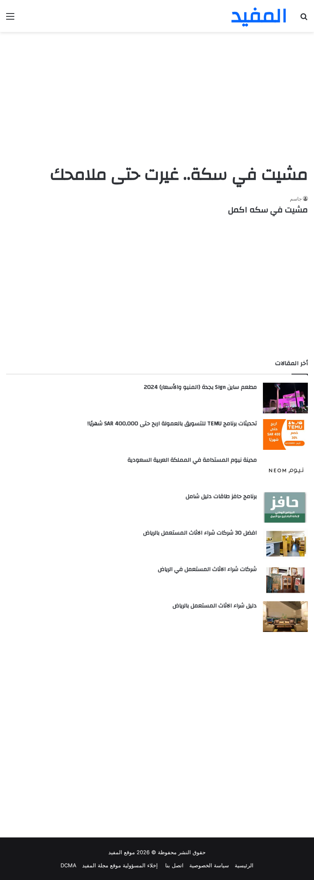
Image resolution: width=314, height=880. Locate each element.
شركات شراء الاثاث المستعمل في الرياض (207, 569)
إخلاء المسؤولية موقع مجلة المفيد (120, 865)
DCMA (68, 865)
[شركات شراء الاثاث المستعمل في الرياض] (285, 580)
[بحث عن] (304, 19)
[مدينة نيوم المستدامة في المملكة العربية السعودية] (285, 471)
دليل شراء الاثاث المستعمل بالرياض (215, 605)
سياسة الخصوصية (209, 865)
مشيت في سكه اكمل (268, 209)
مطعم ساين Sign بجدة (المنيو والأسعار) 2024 (200, 387)
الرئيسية (244, 865)
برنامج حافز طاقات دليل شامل (221, 496)
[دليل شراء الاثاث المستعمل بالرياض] (285, 616)
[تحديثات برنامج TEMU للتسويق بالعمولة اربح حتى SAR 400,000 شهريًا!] (285, 434)
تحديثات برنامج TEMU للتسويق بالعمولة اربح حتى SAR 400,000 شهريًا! (172, 423)
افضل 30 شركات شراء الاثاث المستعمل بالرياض (200, 533)
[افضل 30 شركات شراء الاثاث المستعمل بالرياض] (285, 543)
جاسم (296, 199)
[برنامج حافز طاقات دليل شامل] (285, 507)
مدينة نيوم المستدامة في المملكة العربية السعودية (192, 460)
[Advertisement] (157, 97)
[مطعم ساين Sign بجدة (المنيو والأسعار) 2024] (285, 398)
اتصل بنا (174, 865)
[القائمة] (10, 19)
